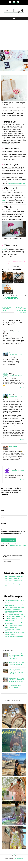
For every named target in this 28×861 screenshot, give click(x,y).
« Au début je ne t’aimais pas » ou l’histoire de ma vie (13, 619)
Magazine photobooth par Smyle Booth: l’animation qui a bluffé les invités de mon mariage (17, 656)
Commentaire (5, 494)
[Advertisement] (14, 35)
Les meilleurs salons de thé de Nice (14, 576)
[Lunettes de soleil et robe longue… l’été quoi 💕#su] (14, 837)
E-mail (3, 517)
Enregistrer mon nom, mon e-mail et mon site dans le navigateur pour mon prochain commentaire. (13, 533)
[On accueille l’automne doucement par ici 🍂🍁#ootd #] (14, 789)
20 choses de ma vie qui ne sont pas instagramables (14, 622)
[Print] (13, 298)
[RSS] (18, 2)
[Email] (16, 298)
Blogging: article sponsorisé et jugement (12, 630)
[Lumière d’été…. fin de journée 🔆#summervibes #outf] (14, 740)
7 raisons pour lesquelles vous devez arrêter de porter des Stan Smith (14, 608)
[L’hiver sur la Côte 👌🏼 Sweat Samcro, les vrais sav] (14, 764)
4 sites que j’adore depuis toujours (16, 183)
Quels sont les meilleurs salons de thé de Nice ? (21, 309)
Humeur (18, 107)
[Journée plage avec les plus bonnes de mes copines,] (14, 716)
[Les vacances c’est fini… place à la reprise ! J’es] (14, 813)
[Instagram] (14, 2)
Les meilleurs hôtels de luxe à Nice (14, 582)
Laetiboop (14, 107)
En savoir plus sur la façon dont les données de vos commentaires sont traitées (13, 546)
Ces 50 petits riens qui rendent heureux (15, 616)
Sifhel (10, 395)
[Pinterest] (10, 298)
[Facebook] (10, 2)
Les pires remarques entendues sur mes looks (14, 637)
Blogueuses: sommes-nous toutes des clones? (14, 601)
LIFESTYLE (22, 107)
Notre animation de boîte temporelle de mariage (16, 663)
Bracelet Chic (5, 200)
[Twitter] (7, 298)
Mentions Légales (19, 858)
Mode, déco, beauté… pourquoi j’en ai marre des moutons (14, 633)
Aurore (11, 353)
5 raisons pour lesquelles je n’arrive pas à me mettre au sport (14, 626)
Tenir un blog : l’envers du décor (7, 308)
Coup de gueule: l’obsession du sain (14, 614)
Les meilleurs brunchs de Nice (12, 578)
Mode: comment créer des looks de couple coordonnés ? (13, 612)
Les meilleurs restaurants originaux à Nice (14, 584)
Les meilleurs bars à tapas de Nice (13, 580)
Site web (3, 523)
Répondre (22, 345)
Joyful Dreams (13, 446)
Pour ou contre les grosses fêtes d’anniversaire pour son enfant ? (16, 672)
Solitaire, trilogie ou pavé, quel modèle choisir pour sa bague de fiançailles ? (16, 679)
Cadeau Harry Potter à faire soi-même (16, 686)
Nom (2, 510)
